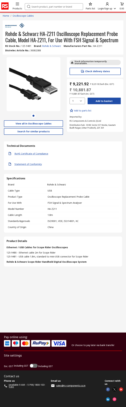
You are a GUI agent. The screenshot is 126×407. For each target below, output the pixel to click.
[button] (17, 6)
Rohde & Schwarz (51, 46)
